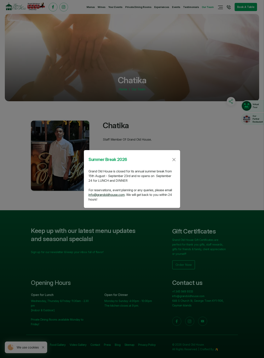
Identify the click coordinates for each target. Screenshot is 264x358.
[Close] (174, 160)
